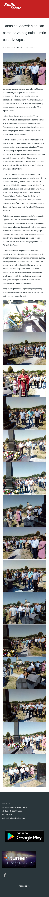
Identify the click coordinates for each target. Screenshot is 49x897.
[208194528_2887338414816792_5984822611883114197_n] (24, 576)
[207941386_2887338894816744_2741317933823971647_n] (24, 446)
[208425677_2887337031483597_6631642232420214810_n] (24, 608)
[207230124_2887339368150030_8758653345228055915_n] (24, 316)
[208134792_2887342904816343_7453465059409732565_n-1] (24, 543)
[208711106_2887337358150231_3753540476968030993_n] (24, 673)
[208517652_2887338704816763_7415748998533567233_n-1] (24, 640)
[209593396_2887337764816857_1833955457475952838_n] (24, 705)
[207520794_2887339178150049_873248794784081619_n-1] (24, 381)
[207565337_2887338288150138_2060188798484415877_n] (24, 413)
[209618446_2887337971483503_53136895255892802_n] (24, 738)
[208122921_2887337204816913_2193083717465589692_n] (24, 511)
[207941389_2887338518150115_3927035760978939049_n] (24, 478)
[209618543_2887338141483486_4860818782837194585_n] (24, 770)
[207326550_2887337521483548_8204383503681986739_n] (24, 348)
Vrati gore (23, 886)
